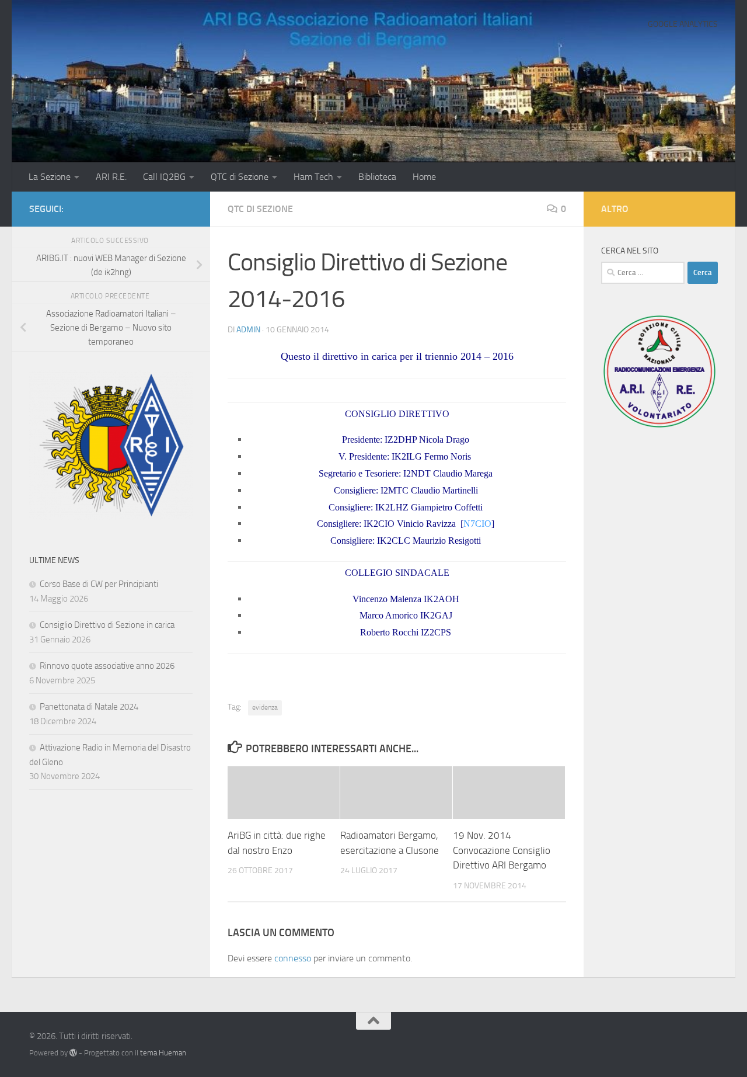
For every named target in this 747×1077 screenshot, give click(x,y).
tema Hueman (163, 1052)
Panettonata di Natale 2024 (89, 706)
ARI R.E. (111, 176)
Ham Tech (313, 176)
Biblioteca (377, 176)
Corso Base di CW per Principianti (99, 584)
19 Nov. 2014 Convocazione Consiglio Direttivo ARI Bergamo (501, 850)
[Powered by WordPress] (73, 1053)
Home (424, 176)
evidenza (265, 707)
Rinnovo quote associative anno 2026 (107, 666)
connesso (292, 958)
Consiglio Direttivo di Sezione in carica (107, 625)
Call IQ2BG (164, 176)
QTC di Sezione (239, 176)
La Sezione (50, 176)
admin (248, 330)
